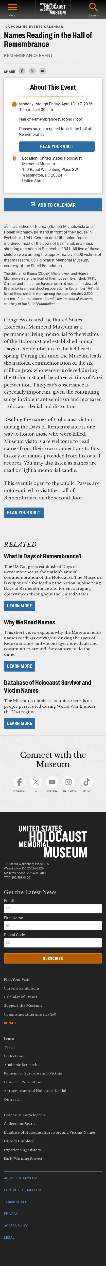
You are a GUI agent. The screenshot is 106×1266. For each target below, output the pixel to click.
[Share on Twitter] (32, 73)
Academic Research (20, 1065)
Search (94, 15)
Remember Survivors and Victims (33, 1073)
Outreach (12, 1100)
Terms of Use (15, 1202)
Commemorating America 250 (30, 1014)
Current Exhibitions (21, 988)
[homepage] (53, 9)
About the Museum (20, 1178)
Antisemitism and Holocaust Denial (35, 1091)
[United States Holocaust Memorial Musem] (53, 856)
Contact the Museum (22, 1190)
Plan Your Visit (24, 512)
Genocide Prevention (22, 1082)
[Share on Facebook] (21, 73)
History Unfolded (19, 1141)
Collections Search (20, 1124)
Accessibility (16, 1226)
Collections (14, 1056)
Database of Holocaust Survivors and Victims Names (49, 1132)
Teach (9, 1047)
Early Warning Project (23, 1158)
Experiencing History (22, 1150)
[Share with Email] (42, 73)
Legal (9, 1238)
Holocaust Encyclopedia (25, 1115)
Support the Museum (23, 1006)
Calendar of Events (20, 997)
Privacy (11, 1214)
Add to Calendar (57, 205)
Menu (12, 15)
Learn (9, 1039)
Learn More (19, 605)
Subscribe (53, 958)
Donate (10, 1023)
